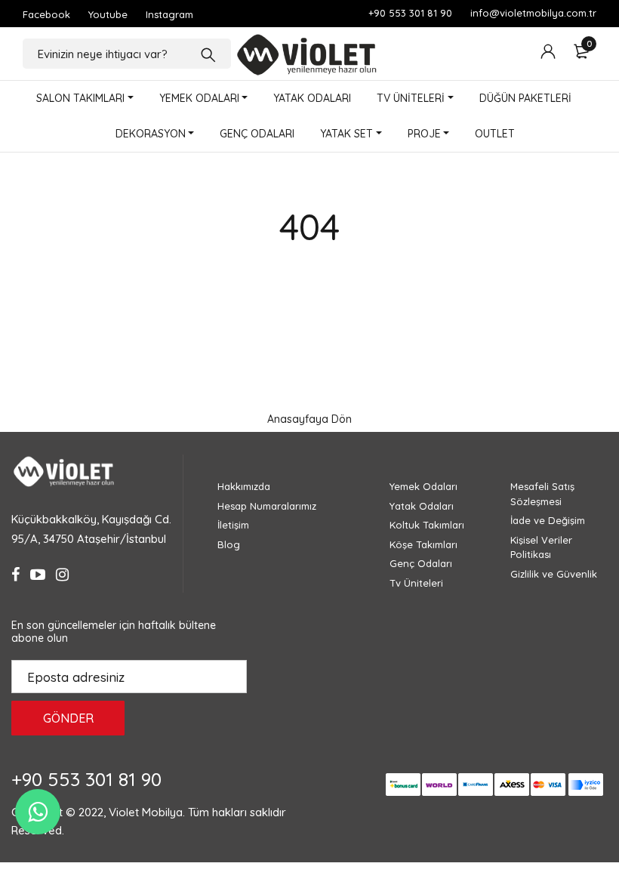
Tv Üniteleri (416, 583)
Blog (228, 544)
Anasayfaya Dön (309, 419)
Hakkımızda (243, 486)
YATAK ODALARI (312, 98)
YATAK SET (346, 133)
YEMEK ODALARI (199, 98)
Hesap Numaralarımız (266, 506)
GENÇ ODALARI (257, 133)
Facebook (46, 14)
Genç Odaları (421, 563)
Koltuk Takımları (427, 525)
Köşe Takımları (423, 544)
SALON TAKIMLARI (80, 98)
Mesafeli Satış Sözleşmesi (542, 493)
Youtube (108, 14)
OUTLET (495, 133)
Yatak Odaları (422, 506)
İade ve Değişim (547, 520)
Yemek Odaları (423, 486)
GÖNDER (68, 718)
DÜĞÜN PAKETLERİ (525, 98)
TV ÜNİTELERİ (411, 98)
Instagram (169, 14)
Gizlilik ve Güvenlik (553, 574)
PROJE (424, 133)
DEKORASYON (150, 133)
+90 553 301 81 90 (410, 13)
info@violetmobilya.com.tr (533, 13)
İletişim (233, 525)
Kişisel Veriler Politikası (541, 547)
